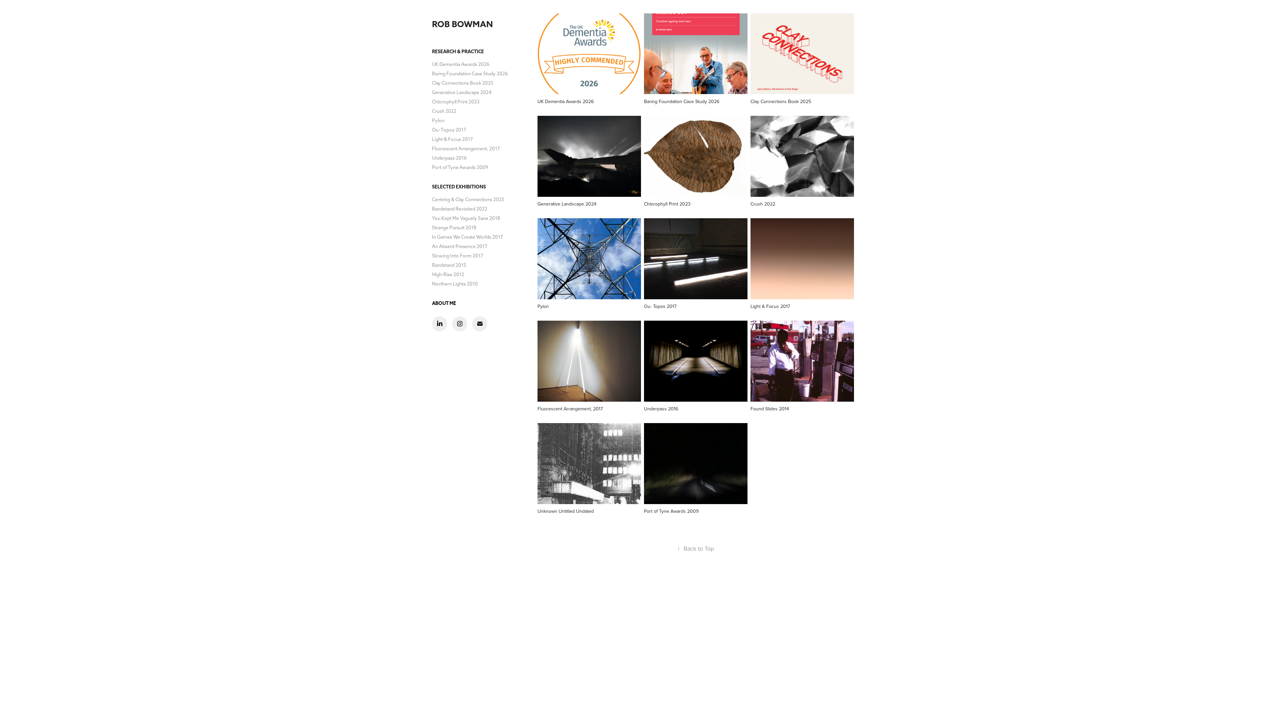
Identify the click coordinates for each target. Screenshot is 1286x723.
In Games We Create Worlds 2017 (467, 237)
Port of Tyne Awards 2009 (460, 167)
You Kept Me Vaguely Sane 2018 (466, 218)
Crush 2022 (444, 111)
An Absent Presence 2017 (459, 246)
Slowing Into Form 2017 (457, 256)
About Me (444, 303)
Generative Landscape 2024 (462, 92)
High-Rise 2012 (448, 274)
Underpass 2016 (449, 158)
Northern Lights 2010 (455, 284)
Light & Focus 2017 (452, 139)
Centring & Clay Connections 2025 (468, 199)
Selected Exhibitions (459, 187)
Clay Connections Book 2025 (462, 83)
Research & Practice (458, 52)
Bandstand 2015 (449, 265)
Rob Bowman (462, 24)
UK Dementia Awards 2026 (460, 64)
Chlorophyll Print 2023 (456, 102)
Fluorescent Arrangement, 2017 (466, 149)
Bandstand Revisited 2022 (459, 209)
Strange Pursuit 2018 (454, 228)
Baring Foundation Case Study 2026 (470, 74)
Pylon (438, 120)
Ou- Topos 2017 (449, 130)
